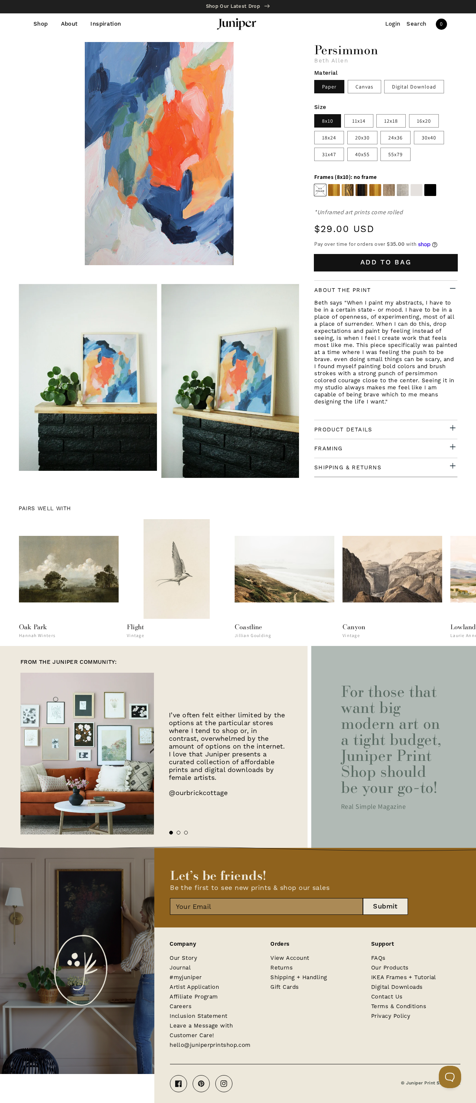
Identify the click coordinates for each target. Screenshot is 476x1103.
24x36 (395, 137)
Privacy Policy (390, 1016)
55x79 (395, 154)
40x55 (362, 154)
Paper (329, 86)
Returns (281, 967)
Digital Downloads (397, 987)
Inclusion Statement (199, 1016)
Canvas (364, 86)
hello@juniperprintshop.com (210, 1045)
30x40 (429, 137)
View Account (289, 958)
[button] (416, 24)
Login (393, 24)
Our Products (389, 967)
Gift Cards (284, 987)
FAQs (378, 958)
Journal (180, 967)
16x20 (424, 121)
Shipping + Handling (298, 977)
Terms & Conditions (398, 1006)
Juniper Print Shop (427, 1083)
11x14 (359, 121)
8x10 (327, 121)
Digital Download (414, 86)
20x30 (362, 137)
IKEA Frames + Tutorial (403, 977)
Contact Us (387, 996)
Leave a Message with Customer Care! (201, 1030)
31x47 (329, 154)
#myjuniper (186, 977)
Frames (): (345, 177)
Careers (181, 1006)
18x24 (329, 137)
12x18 (391, 121)
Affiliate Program (194, 996)
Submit (385, 906)
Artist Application (194, 987)
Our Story (183, 958)
